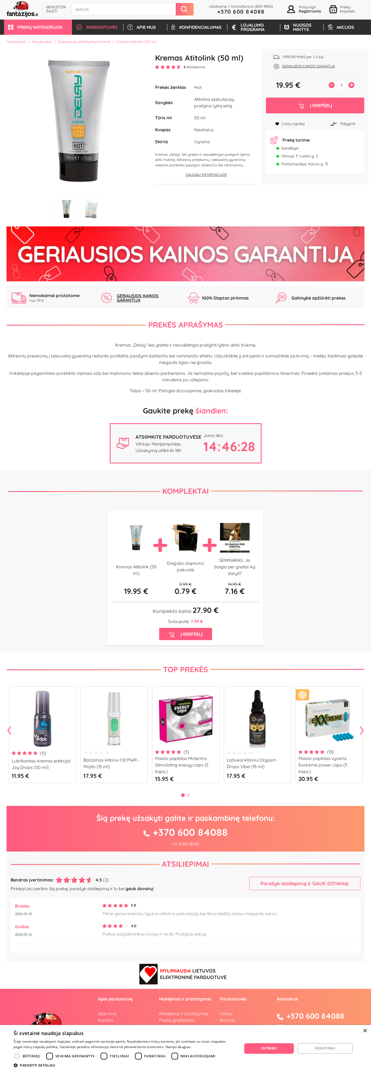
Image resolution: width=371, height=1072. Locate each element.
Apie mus (107, 1013)
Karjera (105, 1020)
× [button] (365, 1031)
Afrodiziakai (42, 41)
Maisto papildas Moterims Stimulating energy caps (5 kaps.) (182, 765)
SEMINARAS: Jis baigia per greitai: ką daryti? (234, 566)
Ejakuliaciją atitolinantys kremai (84, 41)
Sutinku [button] (269, 1048)
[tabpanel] (79, 121)
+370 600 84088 (241, 11)
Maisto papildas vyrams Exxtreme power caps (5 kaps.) (322, 765)
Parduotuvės (233, 999)
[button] (38, 27)
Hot (198, 87)
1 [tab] (66, 209)
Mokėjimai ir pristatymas (184, 1013)
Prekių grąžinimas (177, 1020)
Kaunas (227, 1020)
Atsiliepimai (185, 864)
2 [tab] (91, 209)
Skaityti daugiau (178, 1047)
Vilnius (226, 1013)
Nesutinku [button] (325, 1048)
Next (361, 731)
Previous (9, 731)
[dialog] (185, 1048)
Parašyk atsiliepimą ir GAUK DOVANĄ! (304, 883)
